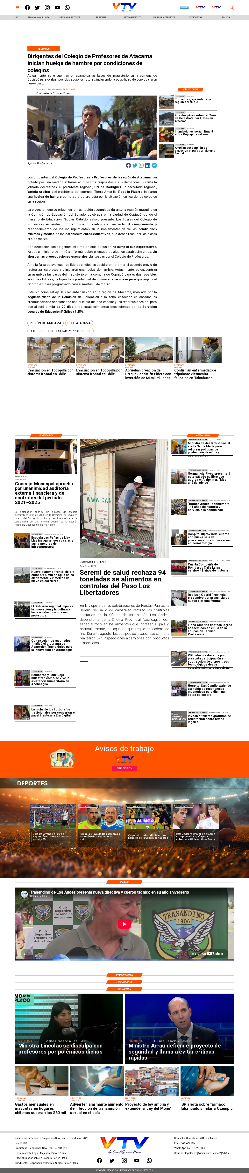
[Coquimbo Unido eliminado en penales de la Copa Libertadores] (101, 829)
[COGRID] (179, 598)
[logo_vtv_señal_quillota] (216, 8)
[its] (97, 1096)
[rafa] (148, 829)
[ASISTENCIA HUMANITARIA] (22, 678)
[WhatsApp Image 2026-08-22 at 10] (22, 541)
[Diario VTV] (17, 9)
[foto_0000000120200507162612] (46, 473)
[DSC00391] (22, 609)
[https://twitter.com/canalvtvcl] (37, 9)
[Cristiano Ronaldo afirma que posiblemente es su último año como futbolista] (196, 829)
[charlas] (179, 719)
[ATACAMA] (166, 118)
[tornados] (166, 102)
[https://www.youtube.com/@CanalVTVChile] (57, 9)
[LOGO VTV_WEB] (124, 11)
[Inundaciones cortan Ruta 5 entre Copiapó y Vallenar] (166, 134)
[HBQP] (179, 537)
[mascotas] (42, 1096)
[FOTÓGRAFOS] (22, 712)
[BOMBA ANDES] (179, 507)
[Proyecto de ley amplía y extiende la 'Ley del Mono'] (152, 1096)
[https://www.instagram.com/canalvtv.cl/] (47, 9)
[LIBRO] (179, 477)
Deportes (40, 806)
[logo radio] (184, 8)
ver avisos (124, 768)
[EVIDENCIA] (179, 658)
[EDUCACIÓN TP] (179, 628)
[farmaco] (207, 1096)
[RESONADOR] (179, 689)
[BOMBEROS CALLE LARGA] (179, 567)
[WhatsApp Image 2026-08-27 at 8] (179, 446)
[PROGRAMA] (22, 644)
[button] (45, 323)
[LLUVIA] (22, 575)
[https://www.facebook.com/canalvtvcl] (27, 9)
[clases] (166, 151)
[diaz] (53, 829)
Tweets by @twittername (84, 660)
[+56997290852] (67, 9)
